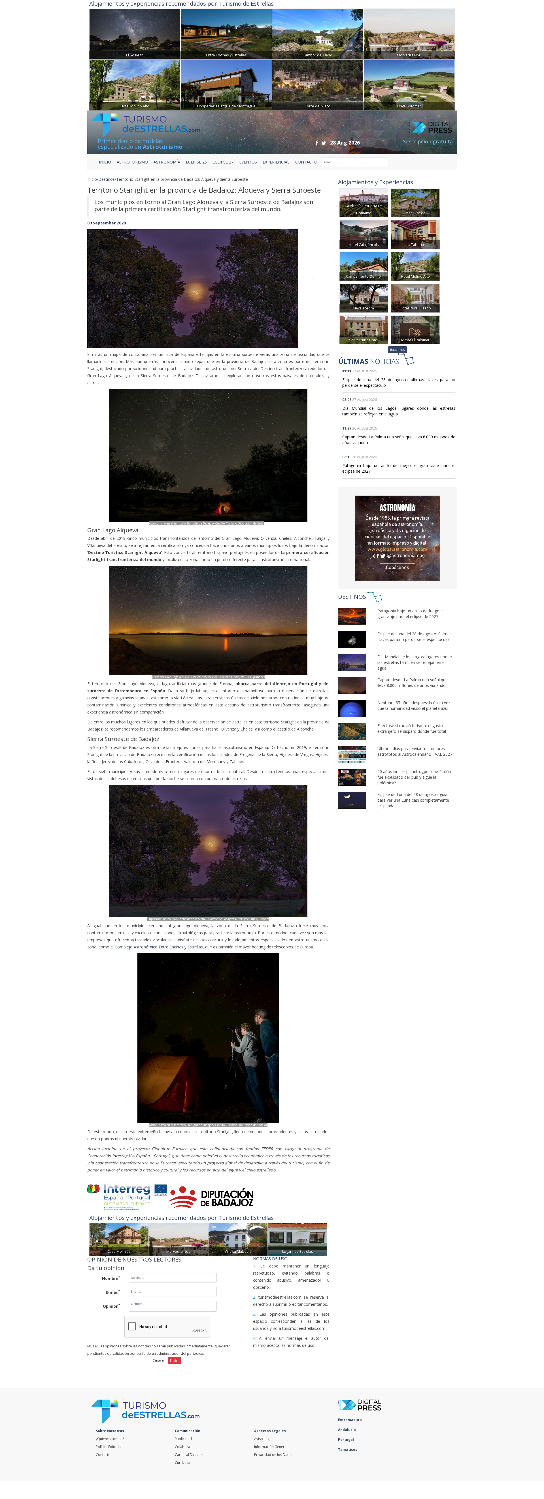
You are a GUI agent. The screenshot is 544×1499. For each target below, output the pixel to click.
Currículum (183, 1462)
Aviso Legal (263, 1438)
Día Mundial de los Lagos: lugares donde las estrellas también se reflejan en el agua (414, 662)
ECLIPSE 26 (196, 162)
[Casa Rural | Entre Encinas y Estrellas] (226, 33)
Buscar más (397, 350)
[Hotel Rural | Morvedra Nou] (409, 33)
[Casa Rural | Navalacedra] (363, 297)
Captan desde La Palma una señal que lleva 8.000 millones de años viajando (412, 682)
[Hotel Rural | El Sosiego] (134, 33)
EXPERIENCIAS (276, 162)
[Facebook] (317, 143)
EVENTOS (248, 162)
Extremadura (350, 1419)
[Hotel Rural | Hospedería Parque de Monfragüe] (226, 84)
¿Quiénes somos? (110, 1438)
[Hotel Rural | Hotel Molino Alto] (134, 84)
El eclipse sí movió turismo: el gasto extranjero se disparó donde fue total (411, 728)
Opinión (111, 1306)
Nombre (111, 1278)
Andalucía (347, 1429)
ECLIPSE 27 (222, 162)
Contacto (103, 1454)
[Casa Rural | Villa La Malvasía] (238, 1238)
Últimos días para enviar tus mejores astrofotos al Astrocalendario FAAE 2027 (414, 751)
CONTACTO (306, 162)
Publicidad (183, 1438)
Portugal (346, 1439)
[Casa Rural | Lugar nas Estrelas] (297, 1238)
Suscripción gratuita (428, 141)
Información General (270, 1446)
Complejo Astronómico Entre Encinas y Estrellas (159, 947)
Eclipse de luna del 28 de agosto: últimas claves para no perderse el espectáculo (414, 636)
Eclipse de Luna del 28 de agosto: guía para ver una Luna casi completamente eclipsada (413, 800)
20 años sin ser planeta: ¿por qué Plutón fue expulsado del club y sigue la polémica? (414, 777)
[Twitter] (323, 143)
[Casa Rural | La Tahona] (415, 234)
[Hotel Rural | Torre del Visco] (317, 84)
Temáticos (348, 1449)
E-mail (113, 1292)
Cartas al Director (189, 1454)
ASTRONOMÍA (167, 162)
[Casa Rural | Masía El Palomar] (415, 329)
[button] (105, 283)
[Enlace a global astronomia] (398, 538)
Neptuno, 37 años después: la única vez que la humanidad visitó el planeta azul (413, 705)
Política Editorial (109, 1446)
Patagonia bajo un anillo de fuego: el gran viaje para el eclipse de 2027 (411, 613)
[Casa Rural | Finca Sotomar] (409, 84)
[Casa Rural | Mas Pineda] (415, 202)
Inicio (105, 162)
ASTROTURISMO (132, 162)
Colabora (182, 1446)
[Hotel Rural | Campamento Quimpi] (363, 266)
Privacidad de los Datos (273, 1454)
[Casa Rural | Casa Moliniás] (119, 1238)
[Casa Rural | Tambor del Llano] (317, 33)
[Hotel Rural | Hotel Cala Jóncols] (363, 234)
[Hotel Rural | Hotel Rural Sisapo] (415, 297)
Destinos (106, 179)
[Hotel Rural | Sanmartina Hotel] (363, 329)
